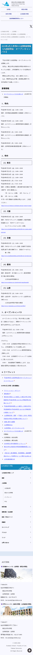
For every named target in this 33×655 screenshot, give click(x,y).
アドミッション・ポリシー (12, 390)
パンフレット (8, 497)
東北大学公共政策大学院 (18, 4)
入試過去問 (7, 488)
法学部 (8, 9)
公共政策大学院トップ (8, 473)
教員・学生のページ (7, 517)
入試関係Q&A (8, 425)
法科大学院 (9, 14)
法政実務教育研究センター (16, 18)
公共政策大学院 (24, 14)
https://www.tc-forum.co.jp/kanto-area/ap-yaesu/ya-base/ (16, 205)
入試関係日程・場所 (10, 415)
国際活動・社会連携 (7, 512)
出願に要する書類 (9, 422)
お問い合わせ (5, 542)
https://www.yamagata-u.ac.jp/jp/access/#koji (13, 306)
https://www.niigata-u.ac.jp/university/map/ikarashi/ (15, 282)
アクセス (4, 532)
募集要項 (6, 393)
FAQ (5, 501)
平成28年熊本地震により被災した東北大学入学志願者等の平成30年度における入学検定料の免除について (17, 409)
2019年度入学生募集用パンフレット (15, 443)
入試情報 (14, 31)
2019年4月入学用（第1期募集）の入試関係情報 (13, 34)
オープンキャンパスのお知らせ (13, 94)
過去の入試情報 (8, 492)
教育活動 (4, 506)
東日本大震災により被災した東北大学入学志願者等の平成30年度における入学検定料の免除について (17, 400)
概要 (3, 478)
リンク (3, 537)
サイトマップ (5, 527)
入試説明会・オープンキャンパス (14, 428)
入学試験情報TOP (9, 459)
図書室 (3, 522)
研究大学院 (24, 9)
